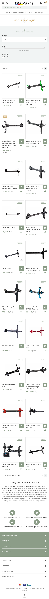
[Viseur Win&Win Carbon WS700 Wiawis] (13, 172)
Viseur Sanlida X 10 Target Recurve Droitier (32, 188)
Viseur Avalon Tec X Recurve (9, 465)
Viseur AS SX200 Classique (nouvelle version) (33, 229)
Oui (6, 57)
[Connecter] (41, 3)
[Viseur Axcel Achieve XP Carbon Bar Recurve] (36, 85)
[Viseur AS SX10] (13, 253)
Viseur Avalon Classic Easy (33, 465)
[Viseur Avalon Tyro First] (13, 370)
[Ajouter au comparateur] (21, 105)
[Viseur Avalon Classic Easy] (36, 449)
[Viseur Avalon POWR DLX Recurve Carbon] (36, 253)
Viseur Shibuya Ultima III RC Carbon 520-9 (33, 142)
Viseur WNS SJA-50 (8, 227)
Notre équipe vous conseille (36, 527)
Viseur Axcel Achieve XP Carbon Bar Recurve (33, 102)
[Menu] (4, 3)
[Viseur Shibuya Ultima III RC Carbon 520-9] (36, 126)
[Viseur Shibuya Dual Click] (13, 292)
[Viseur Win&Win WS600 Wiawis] (13, 411)
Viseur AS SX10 (7, 268)
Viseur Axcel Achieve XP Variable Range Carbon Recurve (33, 387)
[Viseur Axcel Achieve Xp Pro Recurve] (13, 85)
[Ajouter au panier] (21, 100)
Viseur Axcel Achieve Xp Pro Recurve (9, 101)
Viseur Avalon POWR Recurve (33, 426)
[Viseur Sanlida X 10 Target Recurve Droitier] (36, 172)
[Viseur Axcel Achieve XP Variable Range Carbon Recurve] (36, 370)
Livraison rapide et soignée (36, 517)
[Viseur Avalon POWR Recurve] (36, 411)
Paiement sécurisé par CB (12, 527)
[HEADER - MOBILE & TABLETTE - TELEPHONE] (8, 3)
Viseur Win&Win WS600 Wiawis (10, 426)
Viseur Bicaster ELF (8, 346)
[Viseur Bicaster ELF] (13, 331)
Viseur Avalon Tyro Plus (32, 347)
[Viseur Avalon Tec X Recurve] (13, 449)
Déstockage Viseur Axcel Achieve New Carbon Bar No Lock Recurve (9, 144)
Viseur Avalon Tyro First (8, 386)
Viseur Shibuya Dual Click (9, 308)
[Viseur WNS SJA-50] (13, 213)
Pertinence (5, 68)
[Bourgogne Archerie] (24, 3)
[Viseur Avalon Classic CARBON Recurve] (36, 292)
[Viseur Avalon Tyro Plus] (36, 331)
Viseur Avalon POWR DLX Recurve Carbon (33, 269)
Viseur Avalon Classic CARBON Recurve (33, 308)
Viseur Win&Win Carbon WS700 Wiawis (9, 187)
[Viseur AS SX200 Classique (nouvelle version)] (36, 213)
